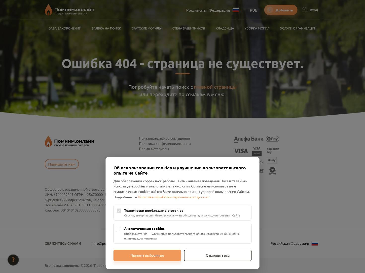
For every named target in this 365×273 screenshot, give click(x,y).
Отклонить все (218, 255)
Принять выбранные (147, 255)
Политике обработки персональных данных (173, 197)
